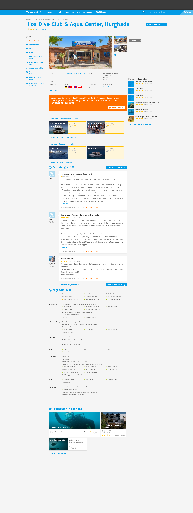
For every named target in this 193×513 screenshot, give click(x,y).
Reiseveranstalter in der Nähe (36, 85)
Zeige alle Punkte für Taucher (140, 124)
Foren (67, 12)
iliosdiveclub (106, 87)
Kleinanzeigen (88, 12)
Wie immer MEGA (68, 258)
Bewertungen (34, 45)
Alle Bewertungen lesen (68, 285)
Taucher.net (34, 12)
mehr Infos (54, 91)
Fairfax (51, 219)
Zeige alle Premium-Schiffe (61, 162)
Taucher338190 (54, 178)
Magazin (101, 12)
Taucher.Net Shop (186, 12)
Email (73, 73)
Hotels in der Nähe (36, 68)
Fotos (31, 49)
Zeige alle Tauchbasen (58, 453)
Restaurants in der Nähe (36, 73)
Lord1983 (52, 263)
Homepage (68, 73)
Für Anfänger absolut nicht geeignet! (76, 174)
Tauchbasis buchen (93, 207)
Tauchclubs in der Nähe (35, 79)
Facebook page (80, 73)
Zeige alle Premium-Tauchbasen (62, 137)
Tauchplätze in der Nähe (36, 63)
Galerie (59, 12)
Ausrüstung (76, 12)
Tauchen (50, 12)
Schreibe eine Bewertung (156, 25)
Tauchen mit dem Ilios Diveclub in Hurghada (80, 215)
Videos (31, 53)
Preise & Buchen (35, 41)
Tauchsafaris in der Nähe (36, 58)
